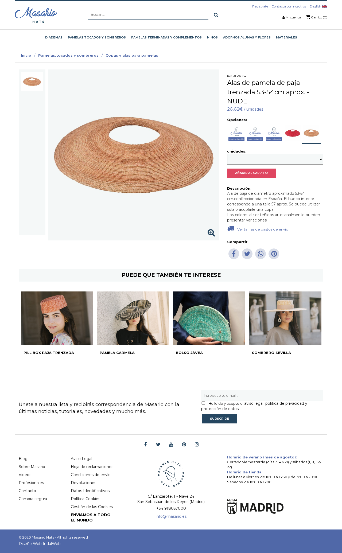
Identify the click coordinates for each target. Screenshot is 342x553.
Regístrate (260, 6)
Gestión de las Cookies (92, 506)
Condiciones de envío (91, 474)
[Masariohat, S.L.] (36, 14)
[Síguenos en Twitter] (158, 444)
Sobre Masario (32, 466)
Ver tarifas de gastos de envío (262, 229)
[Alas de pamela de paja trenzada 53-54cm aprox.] (32, 81)
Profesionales (31, 482)
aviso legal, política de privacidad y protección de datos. (254, 406)
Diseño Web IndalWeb (40, 543)
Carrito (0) (318, 17)
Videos (25, 474)
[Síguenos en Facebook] (145, 444)
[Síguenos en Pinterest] (184, 444)
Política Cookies (85, 498)
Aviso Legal (81, 458)
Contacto (27, 490)
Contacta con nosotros (288, 6)
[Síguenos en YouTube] (171, 444)
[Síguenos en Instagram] (196, 444)
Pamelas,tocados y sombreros (68, 55)
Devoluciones (83, 482)
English (316, 6)
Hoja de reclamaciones (92, 466)
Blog (23, 458)
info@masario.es (171, 516)
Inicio (26, 55)
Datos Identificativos (90, 490)
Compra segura (33, 498)
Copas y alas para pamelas (132, 55)
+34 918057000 (171, 508)
